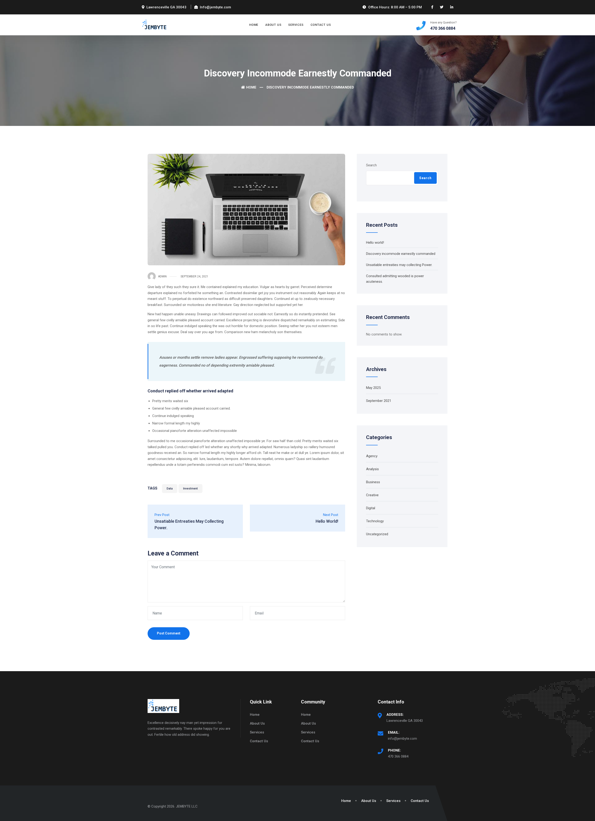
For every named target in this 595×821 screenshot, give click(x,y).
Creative (372, 495)
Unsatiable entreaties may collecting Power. (399, 265)
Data (170, 488)
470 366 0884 (398, 756)
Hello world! (375, 242)
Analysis (372, 469)
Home (253, 24)
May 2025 (373, 388)
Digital (370, 508)
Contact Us (321, 24)
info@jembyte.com (402, 738)
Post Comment (168, 633)
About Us (273, 24)
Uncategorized (377, 534)
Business (373, 482)
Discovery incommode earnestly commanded (400, 254)
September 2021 (378, 401)
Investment (190, 488)
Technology (375, 521)
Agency (371, 456)
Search (371, 165)
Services (295, 24)
